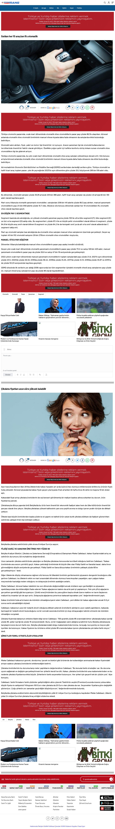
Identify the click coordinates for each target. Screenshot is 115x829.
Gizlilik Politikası (49, 826)
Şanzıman (31, 294)
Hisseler (69, 787)
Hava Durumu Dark (8, 797)
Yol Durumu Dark (7, 800)
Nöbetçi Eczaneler (25, 803)
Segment (41, 294)
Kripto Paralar (108, 787)
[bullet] (33, 374)
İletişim (41, 826)
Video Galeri (71, 800)
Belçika (10, 719)
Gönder (8, 375)
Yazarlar (70, 803)
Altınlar (55, 797)
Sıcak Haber (71, 809)
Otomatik (6, 294)
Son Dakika (22, 806)
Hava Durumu (43, 787)
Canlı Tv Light (6, 803)
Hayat (72, 8)
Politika (79, 8)
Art (4, 719)
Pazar (23, 294)
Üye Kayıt (82, 800)
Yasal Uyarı (81, 826)
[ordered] (30, 374)
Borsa (3, 787)
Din (58, 8)
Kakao (27, 719)
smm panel (22, 809)
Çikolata (19, 719)
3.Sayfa (35, 8)
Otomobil (15, 294)
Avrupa (44, 8)
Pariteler (81, 787)
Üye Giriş (82, 797)
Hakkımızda (34, 826)
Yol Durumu (93, 787)
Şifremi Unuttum (85, 803)
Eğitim (64, 8)
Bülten (51, 8)
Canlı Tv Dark (23, 797)
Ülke (34, 719)
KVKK (63, 826)
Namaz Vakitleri (16, 787)
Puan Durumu (57, 787)
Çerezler (58, 826)
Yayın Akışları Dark (25, 800)
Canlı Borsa (39, 797)
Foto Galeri (71, 797)
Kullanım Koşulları (71, 826)
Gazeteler (30, 787)
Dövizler (56, 800)
